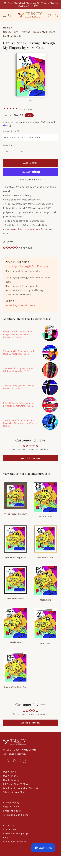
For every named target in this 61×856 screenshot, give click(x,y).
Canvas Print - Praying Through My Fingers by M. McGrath (29, 34)
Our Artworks (10, 776)
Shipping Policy (12, 810)
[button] (4, 15)
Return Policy (11, 806)
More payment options (31, 179)
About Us (8, 825)
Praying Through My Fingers (26, 266)
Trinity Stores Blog (13, 792)
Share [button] (10, 241)
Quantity (7, 145)
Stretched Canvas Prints (25, 229)
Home (6, 27)
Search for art (9, 15)
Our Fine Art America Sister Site (22, 788)
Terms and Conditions (15, 815)
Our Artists (9, 771)
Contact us (9, 829)
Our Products (11, 780)
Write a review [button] (30, 458)
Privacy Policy (11, 802)
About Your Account (14, 841)
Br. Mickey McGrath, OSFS (20, 305)
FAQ (5, 837)
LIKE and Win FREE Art (16, 784)
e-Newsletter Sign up (15, 833)
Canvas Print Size (12, 131)
